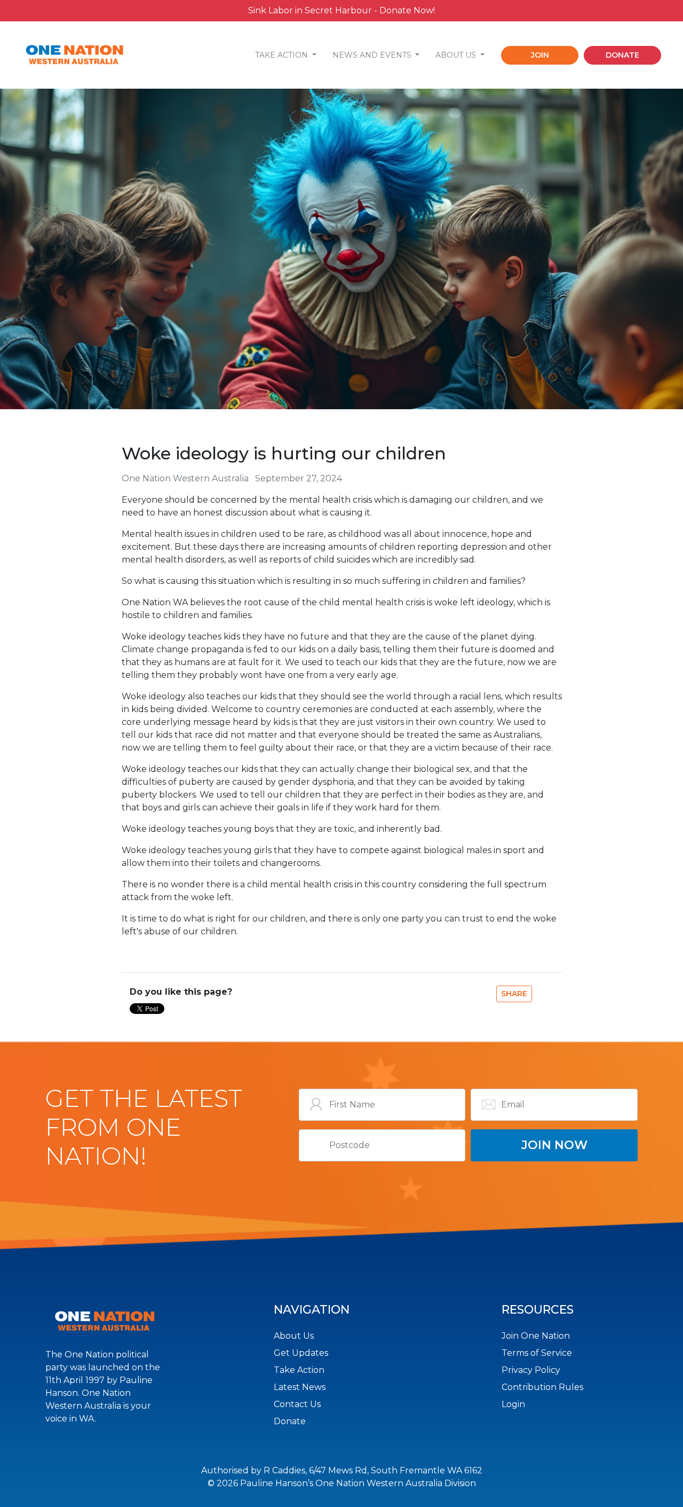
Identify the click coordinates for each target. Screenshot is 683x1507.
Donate (290, 1421)
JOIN (540, 55)
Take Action (299, 1370)
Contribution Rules (542, 1387)
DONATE (622, 55)
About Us (294, 1336)
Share (514, 993)
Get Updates (301, 1353)
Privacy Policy (531, 1370)
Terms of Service (537, 1353)
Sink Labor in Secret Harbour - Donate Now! (341, 10)
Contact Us (297, 1404)
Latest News (299, 1387)
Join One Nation (536, 1336)
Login (513, 1404)
